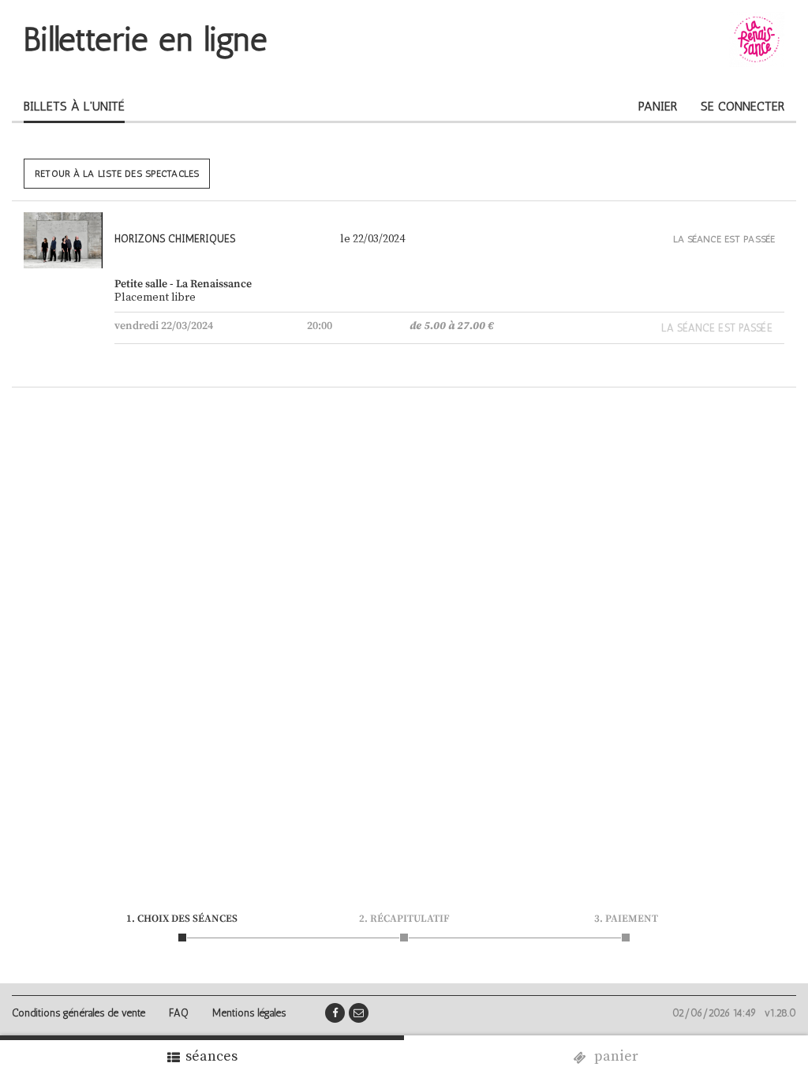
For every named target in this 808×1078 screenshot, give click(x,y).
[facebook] (335, 1013)
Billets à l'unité (74, 106)
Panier (657, 106)
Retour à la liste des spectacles (117, 173)
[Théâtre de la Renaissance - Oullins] (756, 39)
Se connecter (742, 106)
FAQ (179, 1013)
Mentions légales (249, 1013)
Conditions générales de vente (78, 1013)
